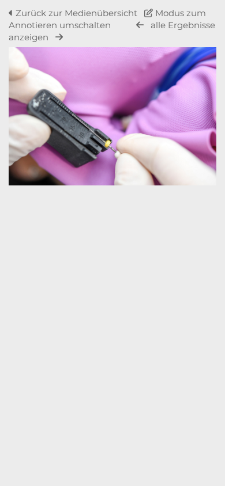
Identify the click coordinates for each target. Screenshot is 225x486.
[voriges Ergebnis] (140, 25)
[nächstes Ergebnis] (59, 37)
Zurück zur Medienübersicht (76, 12)
